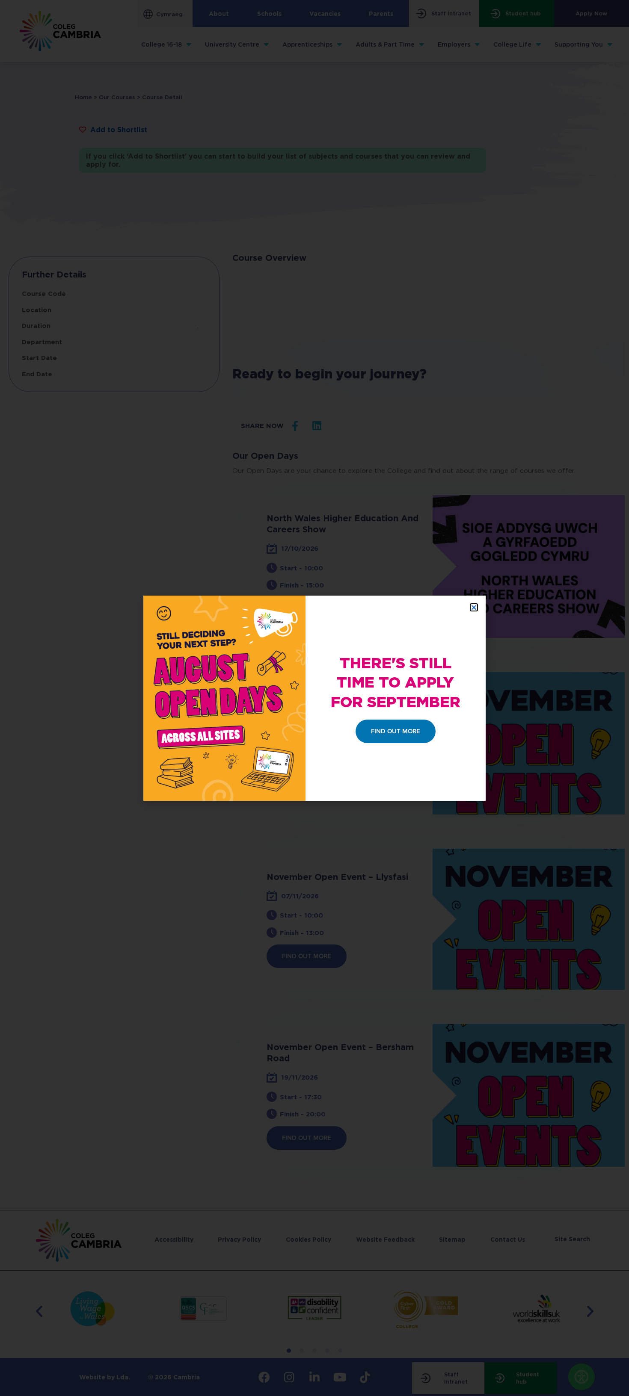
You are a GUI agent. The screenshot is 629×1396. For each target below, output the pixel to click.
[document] (314, 698)
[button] (474, 607)
